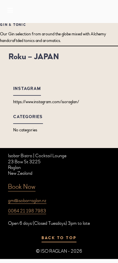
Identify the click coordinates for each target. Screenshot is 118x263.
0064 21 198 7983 (27, 211)
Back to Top (59, 238)
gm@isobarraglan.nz (27, 200)
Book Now (22, 186)
